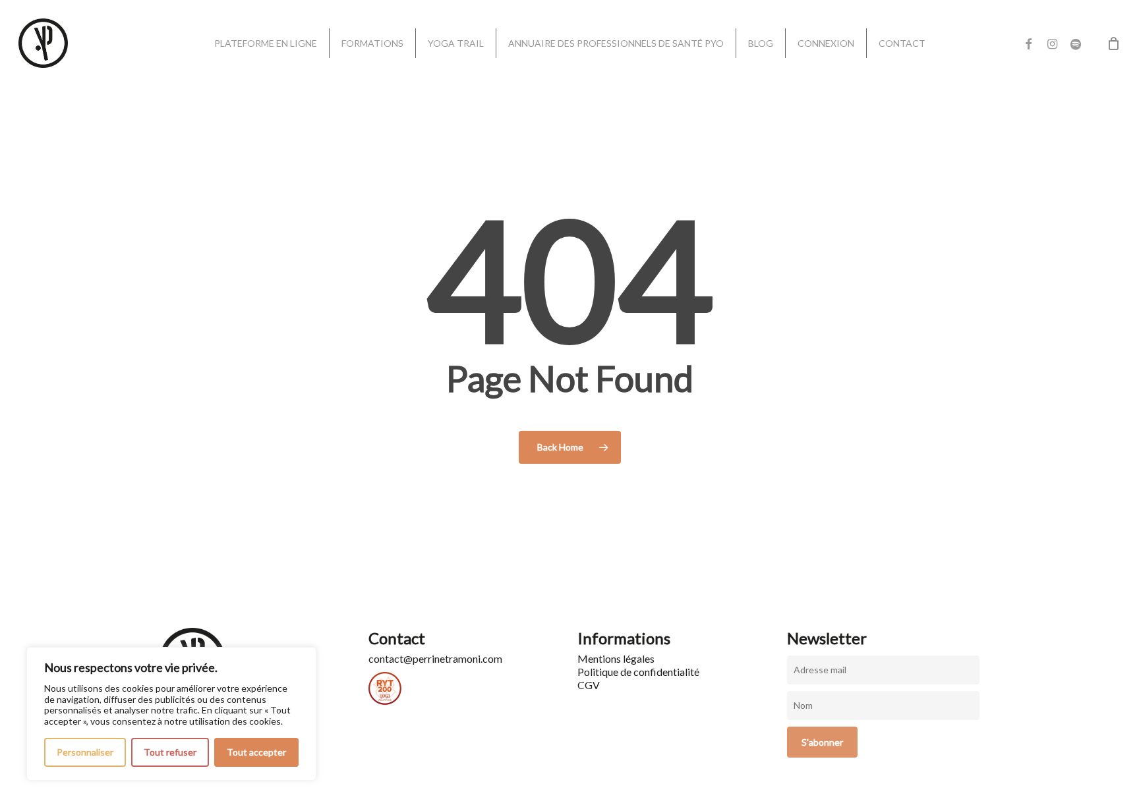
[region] (171, 714)
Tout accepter (256, 752)
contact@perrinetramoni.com (435, 658)
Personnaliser (85, 752)
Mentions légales (616, 658)
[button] (1114, 7)
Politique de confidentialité (638, 671)
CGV (588, 685)
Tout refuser (170, 752)
